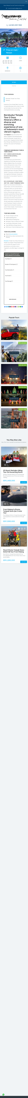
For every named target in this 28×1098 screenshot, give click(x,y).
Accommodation (14, 234)
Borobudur (6, 240)
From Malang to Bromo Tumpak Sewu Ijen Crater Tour (12, 511)
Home (2, 38)
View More (23, 482)
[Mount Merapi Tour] (14, 17)
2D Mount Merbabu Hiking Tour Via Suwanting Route (13, 471)
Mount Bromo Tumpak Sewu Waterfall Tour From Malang (13, 551)
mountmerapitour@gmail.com (15, 8)
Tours (6, 38)
